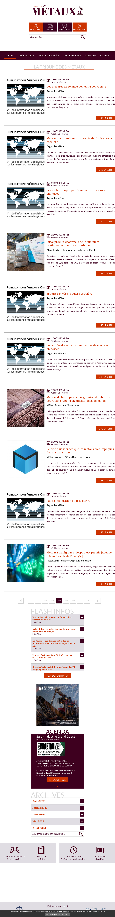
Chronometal (79, 30)
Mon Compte (36, 30)
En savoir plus (57, 780)
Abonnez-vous (72, 55)
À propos (90, 55)
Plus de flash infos (58, 675)
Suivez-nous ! (65, 30)
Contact (50, 30)
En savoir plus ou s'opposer (57, 914)
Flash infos (52, 611)
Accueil (9, 55)
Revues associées (49, 55)
